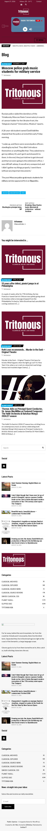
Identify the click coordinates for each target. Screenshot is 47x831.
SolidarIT (23, 827)
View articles (19, 224)
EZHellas (29, 825)
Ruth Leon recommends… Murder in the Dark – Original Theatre (23, 350)
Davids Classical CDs (10, 596)
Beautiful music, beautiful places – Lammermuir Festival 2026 (24, 512)
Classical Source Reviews (12, 593)
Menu (40, 40)
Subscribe (8, 806)
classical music (14, 193)
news (23, 193)
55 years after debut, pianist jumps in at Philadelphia (20, 284)
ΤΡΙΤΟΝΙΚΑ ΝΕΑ (7, 607)
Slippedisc (34, 181)
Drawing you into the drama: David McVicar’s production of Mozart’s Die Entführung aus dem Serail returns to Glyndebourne (27, 541)
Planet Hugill (7, 405)
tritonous (7, 75)
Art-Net (15, 825)
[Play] (25, 29)
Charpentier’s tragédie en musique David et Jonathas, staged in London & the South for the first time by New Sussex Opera (27, 523)
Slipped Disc (6, 64)
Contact (38, 1)
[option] (29, 46)
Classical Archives (9, 582)
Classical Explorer (10, 585)
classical (5, 193)
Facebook (21, 4)
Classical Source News (11, 589)
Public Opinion (12, 822)
